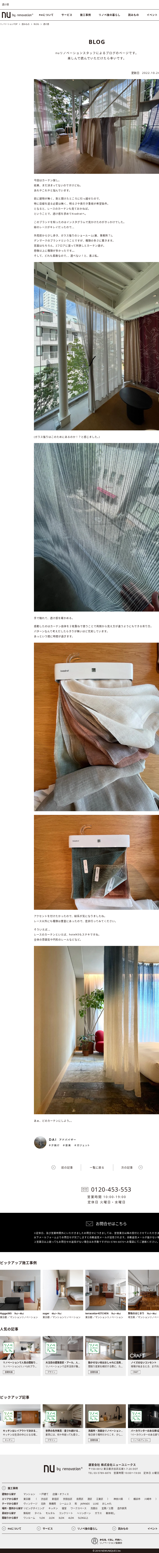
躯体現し (110, 1513)
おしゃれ (106, 1503)
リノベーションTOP (8, 24)
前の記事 (67, 1167)
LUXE (96, 1503)
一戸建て (43, 1494)
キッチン (53, 1508)
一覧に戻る (97, 1167)
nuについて (46, 15)
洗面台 (94, 1508)
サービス (66, 15)
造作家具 (122, 1508)
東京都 (26, 1499)
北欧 (43, 1503)
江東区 (99, 1499)
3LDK (61, 1518)
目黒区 (79, 1499)
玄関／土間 (107, 1508)
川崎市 (147, 1499)
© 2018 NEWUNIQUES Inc (107, 1550)
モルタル (50, 1513)
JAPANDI (85, 1503)
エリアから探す (10, 1499)
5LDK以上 (83, 1518)
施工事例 (85, 15)
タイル (38, 1513)
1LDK (42, 1518)
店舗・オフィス (61, 1494)
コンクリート (66, 1513)
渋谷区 (44, 1499)
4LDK (71, 1518)
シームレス (65, 1503)
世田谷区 (67, 1499)
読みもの (133, 15)
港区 (89, 1499)
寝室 (64, 1508)
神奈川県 (118, 1499)
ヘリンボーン (84, 1513)
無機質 (52, 1503)
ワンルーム (29, 1518)
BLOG (36, 24)
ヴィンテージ (30, 1503)
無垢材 (26, 1513)
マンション (29, 1494)
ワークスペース (78, 1508)
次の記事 (127, 1167)
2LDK (51, 1518)
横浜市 (136, 1499)
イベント (153, 1528)
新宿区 (55, 1499)
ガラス (98, 1513)
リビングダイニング (33, 1508)
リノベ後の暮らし (109, 15)
